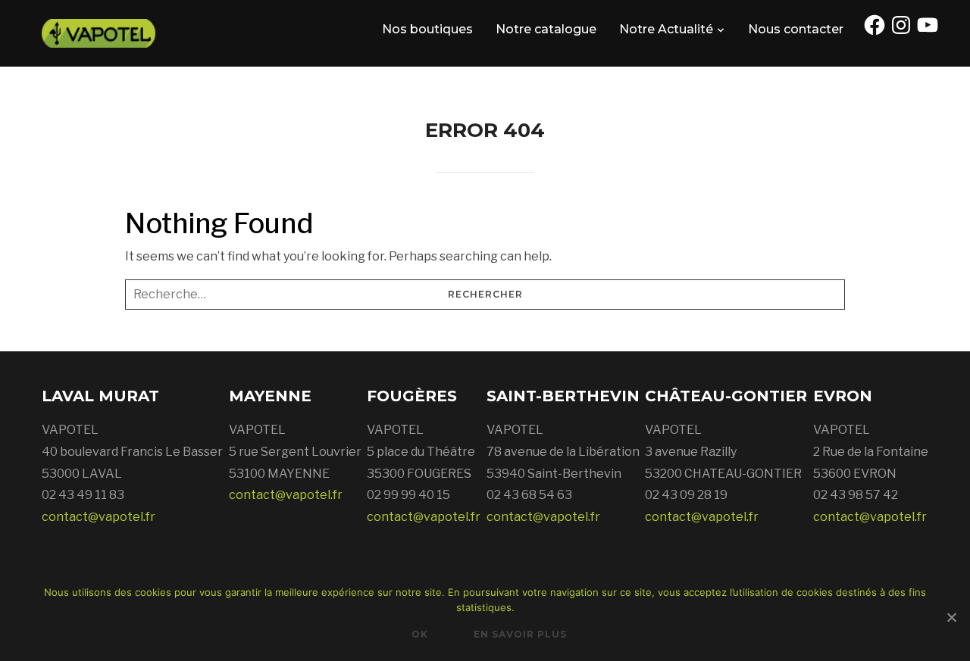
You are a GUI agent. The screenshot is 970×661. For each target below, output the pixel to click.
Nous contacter (795, 29)
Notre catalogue (546, 29)
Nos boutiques (427, 29)
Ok (419, 634)
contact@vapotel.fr (98, 517)
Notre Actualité (666, 29)
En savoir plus (520, 634)
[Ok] (951, 617)
